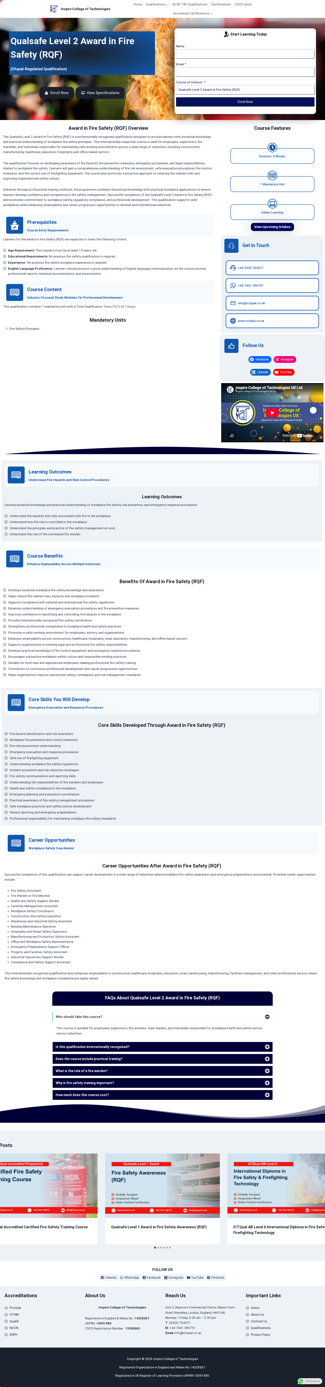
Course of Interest (191, 82)
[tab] (155, 1248)
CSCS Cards (243, 4)
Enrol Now (245, 102)
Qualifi (14, 1321)
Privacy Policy (260, 1334)
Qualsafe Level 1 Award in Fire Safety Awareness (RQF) (159, 1227)
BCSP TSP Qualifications (190, 4)
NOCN (14, 1328)
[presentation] (162, 1186)
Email (181, 64)
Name (180, 46)
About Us (257, 1314)
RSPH (13, 1334)
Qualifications (261, 1328)
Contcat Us (259, 1321)
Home (138, 4)
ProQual (15, 1308)
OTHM (14, 1314)
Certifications (221, 4)
